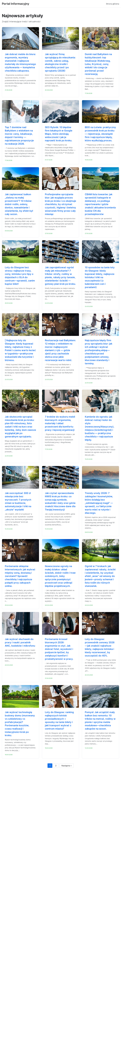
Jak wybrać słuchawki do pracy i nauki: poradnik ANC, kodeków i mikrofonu (20, 642)
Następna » (66, 765)
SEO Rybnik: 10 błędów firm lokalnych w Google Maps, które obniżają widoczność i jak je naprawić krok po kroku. (58, 134)
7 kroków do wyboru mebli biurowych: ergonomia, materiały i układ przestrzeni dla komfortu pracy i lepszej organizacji (60, 423)
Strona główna (112, 4)
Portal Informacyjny (15, 3)
